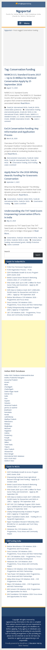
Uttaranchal (8, 451)
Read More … (26, 103)
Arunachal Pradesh (11, 380)
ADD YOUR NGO (10, 458)
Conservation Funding (32, 110)
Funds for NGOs (33, 107)
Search (7, 251)
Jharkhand (7, 410)
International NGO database (14, 456)
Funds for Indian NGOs (24, 199)
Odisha (6, 433)
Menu (27, 23)
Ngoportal (23, 11)
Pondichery (8, 435)
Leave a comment (10, 165)
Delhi (6, 396)
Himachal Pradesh (10, 405)
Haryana (7, 403)
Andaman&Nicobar (27, 375)
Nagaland (7, 431)
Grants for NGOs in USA (28, 112)
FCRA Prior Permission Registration (19, 267)
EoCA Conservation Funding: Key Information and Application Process (21, 131)
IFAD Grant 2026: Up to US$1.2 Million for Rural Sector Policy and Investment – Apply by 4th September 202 (24, 285)
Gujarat (7, 401)
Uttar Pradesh (9, 449)
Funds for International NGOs (17, 107)
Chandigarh (8, 387)
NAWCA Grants (24, 114)
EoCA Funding (32, 163)
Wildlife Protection (32, 242)
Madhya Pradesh (10, 419)
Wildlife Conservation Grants (20, 119)
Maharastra (8, 421)
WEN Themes (23, 646)
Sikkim (6, 442)
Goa (5, 398)
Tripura (6, 447)
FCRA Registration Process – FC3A (19, 270)
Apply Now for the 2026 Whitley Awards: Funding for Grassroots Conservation (21, 175)
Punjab (6, 438)
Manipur (7, 424)
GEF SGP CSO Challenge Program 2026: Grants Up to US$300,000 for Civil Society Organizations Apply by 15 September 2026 (24, 506)
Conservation (11, 199)
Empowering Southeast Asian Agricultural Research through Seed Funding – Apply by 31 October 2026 (23, 479)
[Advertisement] (23, 48)
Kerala (6, 415)
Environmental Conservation (16, 158)
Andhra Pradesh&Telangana (14, 378)
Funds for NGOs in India (20, 240)
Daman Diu (8, 394)
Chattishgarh (8, 389)
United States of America (12, 110)
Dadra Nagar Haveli (11, 391)
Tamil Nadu (8, 445)
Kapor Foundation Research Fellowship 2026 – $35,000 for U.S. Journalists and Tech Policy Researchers (23, 524)
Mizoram (7, 428)
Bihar (6, 384)
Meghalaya (8, 426)
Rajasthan (7, 440)
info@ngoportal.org (24, 4)
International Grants (11, 114)
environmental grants (11, 112)
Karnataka (8, 412)
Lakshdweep (8, 417)
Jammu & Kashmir (10, 408)
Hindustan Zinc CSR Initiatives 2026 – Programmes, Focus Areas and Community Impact (22, 531)
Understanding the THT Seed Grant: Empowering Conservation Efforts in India (23, 214)
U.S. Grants (21, 117)
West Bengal (8, 454)
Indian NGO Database (12, 375)
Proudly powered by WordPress (16, 643)
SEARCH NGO (9, 461)
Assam (6, 382)
